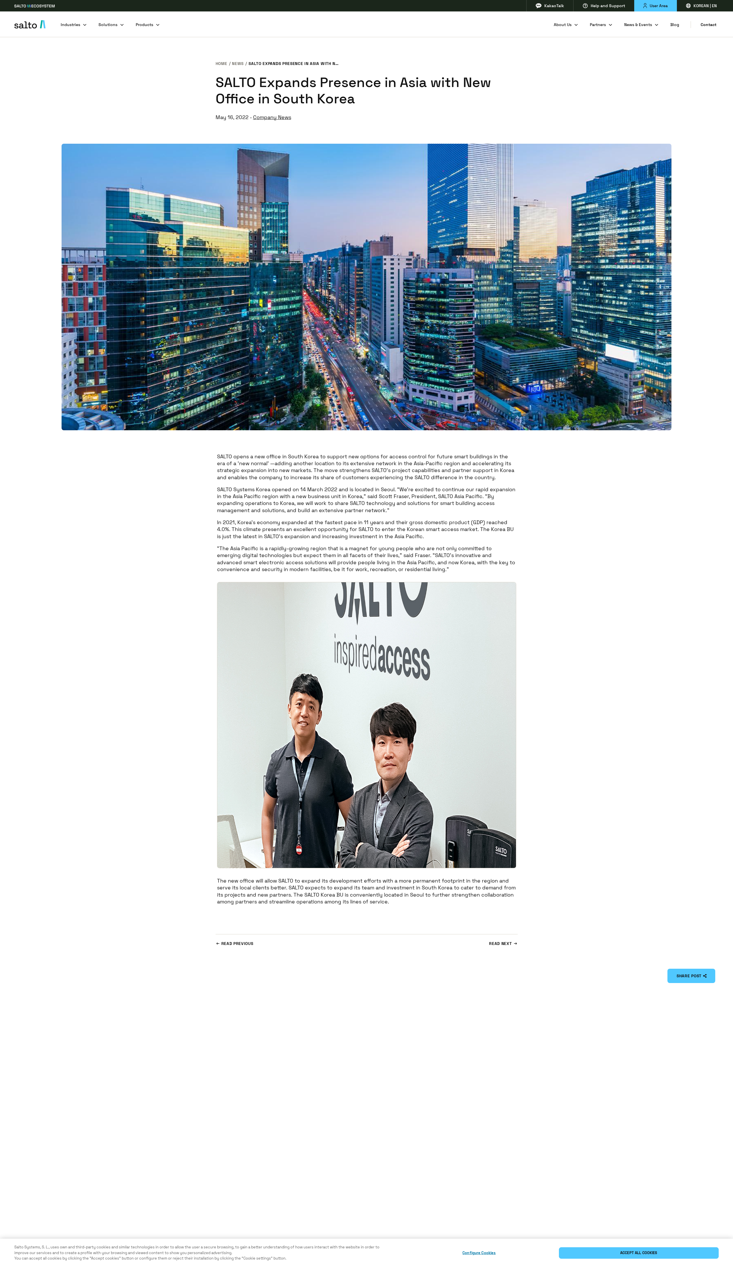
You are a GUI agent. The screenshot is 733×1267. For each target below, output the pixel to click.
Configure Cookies (479, 1252)
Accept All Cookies (638, 1252)
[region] (366, 1253)
